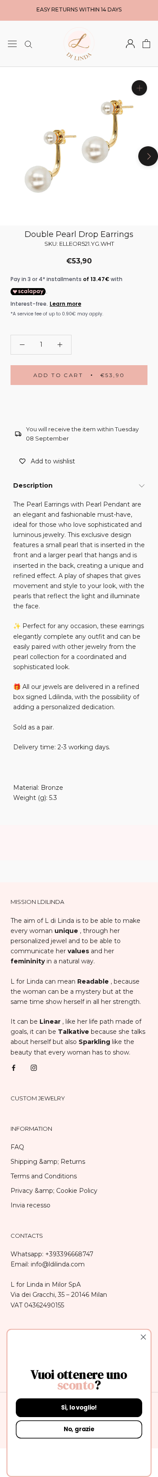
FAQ (17, 1147)
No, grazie (79, 1429)
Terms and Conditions (44, 1176)
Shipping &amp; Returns (48, 1162)
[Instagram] (34, 1067)
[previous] (10, 156)
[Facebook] (14, 1067)
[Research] (28, 44)
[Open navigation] (12, 43)
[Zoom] (139, 87)
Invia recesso (30, 1205)
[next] (148, 156)
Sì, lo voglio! (79, 1407)
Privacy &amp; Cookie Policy (54, 1191)
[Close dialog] (143, 1337)
